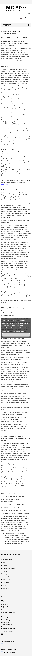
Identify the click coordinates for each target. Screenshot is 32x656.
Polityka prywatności (7, 571)
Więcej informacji (7, 331)
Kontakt (3, 562)
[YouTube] (13, 554)
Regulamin (4, 565)
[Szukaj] (29, 13)
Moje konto (4, 604)
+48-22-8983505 (8, 631)
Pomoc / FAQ (5, 588)
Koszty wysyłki (5, 582)
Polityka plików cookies (8, 568)
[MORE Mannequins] (16, 8)
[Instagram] (19, 554)
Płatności (4, 585)
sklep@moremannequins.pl (11, 634)
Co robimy (4, 591)
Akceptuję (16, 335)
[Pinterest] (16, 554)
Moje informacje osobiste (8, 612)
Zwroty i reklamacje (7, 576)
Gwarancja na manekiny (8, 574)
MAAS (3, 596)
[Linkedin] (21, 554)
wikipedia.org (5, 184)
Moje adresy (5, 609)
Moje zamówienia (6, 607)
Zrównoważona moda (7, 594)
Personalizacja (5, 579)
